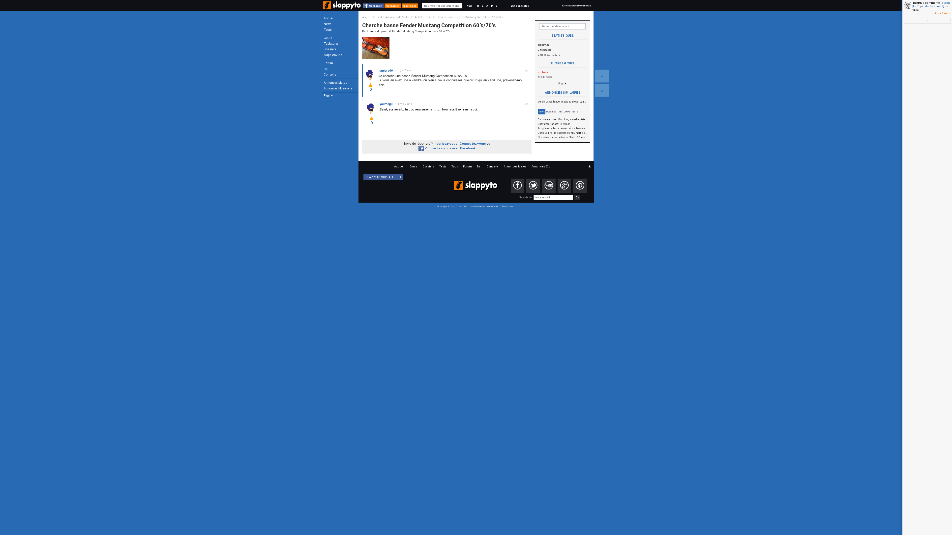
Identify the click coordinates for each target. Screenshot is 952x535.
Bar (326, 69)
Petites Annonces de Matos (393, 17)
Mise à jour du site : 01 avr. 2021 (452, 206)
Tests (328, 29)
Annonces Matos (335, 82)
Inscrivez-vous (445, 143)
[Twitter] (533, 186)
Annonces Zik (541, 166)
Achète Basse (423, 17)
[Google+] (564, 186)
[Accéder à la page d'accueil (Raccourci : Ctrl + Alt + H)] (342, 7)
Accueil (328, 18)
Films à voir (507, 206)
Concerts (330, 74)
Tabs (560, 111)
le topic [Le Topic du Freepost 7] (931, 4)
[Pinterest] (580, 186)
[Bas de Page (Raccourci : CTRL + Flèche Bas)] (602, 90)
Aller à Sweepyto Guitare (576, 5)
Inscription (409, 5)
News (327, 24)
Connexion (375, 5)
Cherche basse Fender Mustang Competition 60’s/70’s (470, 17)
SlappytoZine (333, 55)
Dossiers (330, 49)
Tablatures (331, 43)
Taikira (917, 2)
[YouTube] (549, 186)
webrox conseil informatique (484, 206)
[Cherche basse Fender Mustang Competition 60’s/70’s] (375, 47)
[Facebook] (517, 186)
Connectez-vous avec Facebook (450, 148)
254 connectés (520, 5)
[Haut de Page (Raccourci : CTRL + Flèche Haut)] (602, 76)
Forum (328, 63)
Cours (328, 38)
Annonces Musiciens (338, 88)
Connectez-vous (473, 143)
